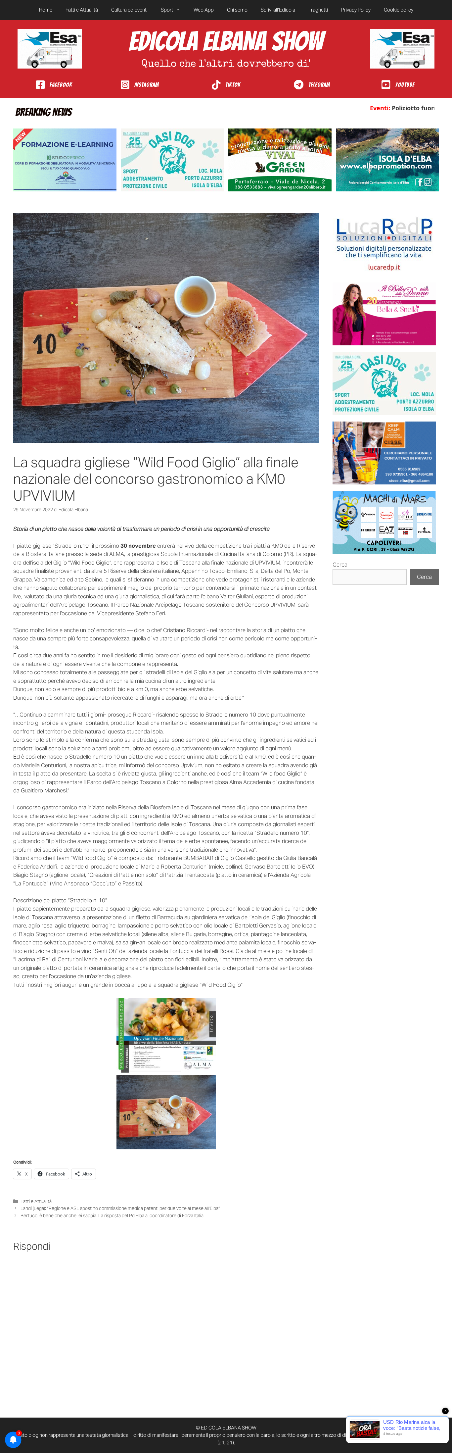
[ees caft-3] (64, 159)
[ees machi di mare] (384, 522)
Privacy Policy (356, 10)
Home (45, 10)
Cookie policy (398, 10)
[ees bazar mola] (384, 453)
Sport (167, 10)
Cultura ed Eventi (129, 10)
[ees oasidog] (384, 383)
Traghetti (318, 10)
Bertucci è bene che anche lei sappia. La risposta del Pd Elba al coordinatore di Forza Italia (112, 1216)
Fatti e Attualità (82, 10)
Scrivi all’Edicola (278, 10)
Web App (204, 10)
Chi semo (237, 10)
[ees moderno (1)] (384, 244)
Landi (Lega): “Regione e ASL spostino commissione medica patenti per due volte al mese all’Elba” (120, 1208)
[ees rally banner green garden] (280, 159)
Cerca (340, 564)
